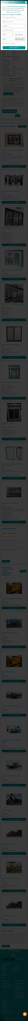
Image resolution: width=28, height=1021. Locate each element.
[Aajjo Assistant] (25, 1014)
